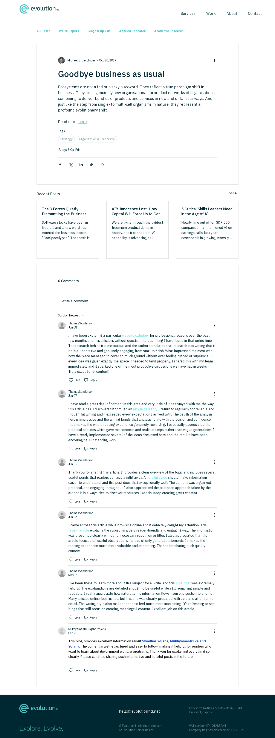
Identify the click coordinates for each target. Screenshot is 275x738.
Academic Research (168, 31)
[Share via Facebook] (60, 164)
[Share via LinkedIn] (81, 164)
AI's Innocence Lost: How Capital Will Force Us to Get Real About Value (136, 211)
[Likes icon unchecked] (71, 380)
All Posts (43, 31)
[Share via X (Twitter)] (71, 164)
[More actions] (214, 60)
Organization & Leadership (97, 139)
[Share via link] (92, 164)
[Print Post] (102, 164)
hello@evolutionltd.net (139, 711)
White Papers (69, 31)
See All (233, 193)
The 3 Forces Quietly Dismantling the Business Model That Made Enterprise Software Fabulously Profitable (67, 211)
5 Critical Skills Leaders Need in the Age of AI (206, 211)
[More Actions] (214, 325)
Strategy (66, 139)
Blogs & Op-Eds (99, 31)
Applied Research (132, 31)
